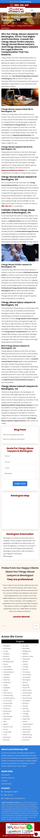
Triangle (25, 714)
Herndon (6, 714)
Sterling (25, 708)
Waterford (26, 732)
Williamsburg (27, 735)
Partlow (25, 669)
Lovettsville (7, 732)
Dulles (5, 685)
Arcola (5, 651)
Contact (4, 781)
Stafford (26, 703)
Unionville (26, 716)
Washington (27, 729)
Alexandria (7, 648)
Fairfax (5, 690)
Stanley (25, 706)
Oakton (25, 664)
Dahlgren (6, 677)
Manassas (6, 737)
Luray (5, 735)
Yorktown (26, 740)
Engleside (6, 688)
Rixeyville (26, 685)
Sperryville (26, 695)
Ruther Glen (27, 690)
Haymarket (7, 711)
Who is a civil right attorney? (13, 435)
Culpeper (6, 675)
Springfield (26, 701)
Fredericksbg (8, 695)
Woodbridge (27, 737)
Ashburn (6, 656)
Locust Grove (8, 727)
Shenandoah (27, 693)
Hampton (6, 708)
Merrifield (26, 648)
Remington (11, 26)
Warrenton (27, 727)
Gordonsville (7, 703)
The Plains (26, 711)
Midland (25, 654)
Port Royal (26, 672)
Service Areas (6, 784)
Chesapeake (7, 669)
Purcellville (26, 677)
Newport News (28, 656)
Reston (25, 682)
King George (7, 716)
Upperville (26, 719)
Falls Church (7, 693)
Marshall (6, 740)
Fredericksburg (8, 698)
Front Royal (7, 701)
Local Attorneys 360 (26, 836)
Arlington (6, 654)
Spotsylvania (27, 698)
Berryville (6, 659)
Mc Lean (26, 646)
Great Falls (7, 706)
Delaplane (7, 682)
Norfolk (25, 662)
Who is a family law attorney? (14, 439)
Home (3, 26)
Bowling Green (8, 662)
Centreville (7, 667)
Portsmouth (27, 675)
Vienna (25, 721)
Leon (5, 721)
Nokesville (26, 659)
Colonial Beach (8, 672)
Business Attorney (8, 778)
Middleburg (27, 651)
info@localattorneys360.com (14, 798)
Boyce (5, 664)
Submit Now (20, 484)
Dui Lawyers (5, 775)
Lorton (5, 729)
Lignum (5, 724)
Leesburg (6, 719)
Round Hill (26, 688)
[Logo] (16, 10)
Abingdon (6, 646)
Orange (25, 667)
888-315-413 (21, 5)
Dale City (6, 680)
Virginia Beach (28, 724)
